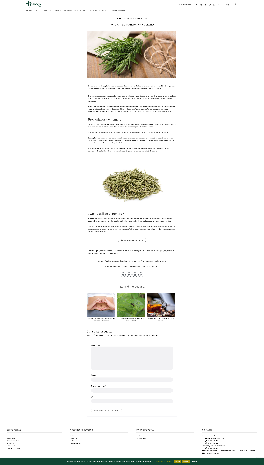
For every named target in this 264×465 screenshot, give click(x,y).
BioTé (72, 436)
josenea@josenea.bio (211, 453)
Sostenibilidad (11, 438)
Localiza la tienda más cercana (146, 436)
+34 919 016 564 (212, 443)
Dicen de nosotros (13, 441)
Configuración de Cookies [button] (162, 461)
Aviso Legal (11, 446)
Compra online (141, 438)
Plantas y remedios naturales (132, 18)
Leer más (194, 461)
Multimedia (10, 443)
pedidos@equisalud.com (215, 438)
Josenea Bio (40, 4)
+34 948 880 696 (212, 441)
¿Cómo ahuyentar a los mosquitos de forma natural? (131, 319)
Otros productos (75, 443)
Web (93, 397)
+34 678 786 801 (212, 448)
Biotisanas (73, 441)
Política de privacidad (14, 448)
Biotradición (74, 438)
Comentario (96, 345)
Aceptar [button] (177, 461)
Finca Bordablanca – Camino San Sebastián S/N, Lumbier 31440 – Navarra (229, 451)
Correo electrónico (98, 386)
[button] (235, 4)
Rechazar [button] (186, 461)
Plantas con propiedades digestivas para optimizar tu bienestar (101, 319)
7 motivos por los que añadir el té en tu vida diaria (161, 319)
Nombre (94, 375)
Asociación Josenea (13, 436)
